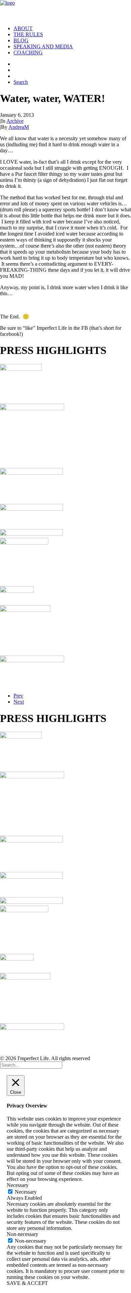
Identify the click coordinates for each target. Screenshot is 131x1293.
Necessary (26, 1192)
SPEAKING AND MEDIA (43, 46)
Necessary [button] (18, 1185)
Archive (15, 121)
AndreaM (18, 127)
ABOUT (23, 28)
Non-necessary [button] (22, 1234)
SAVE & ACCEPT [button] (27, 1283)
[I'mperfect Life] (65, 10)
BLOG (21, 40)
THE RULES (28, 34)
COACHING (28, 52)
